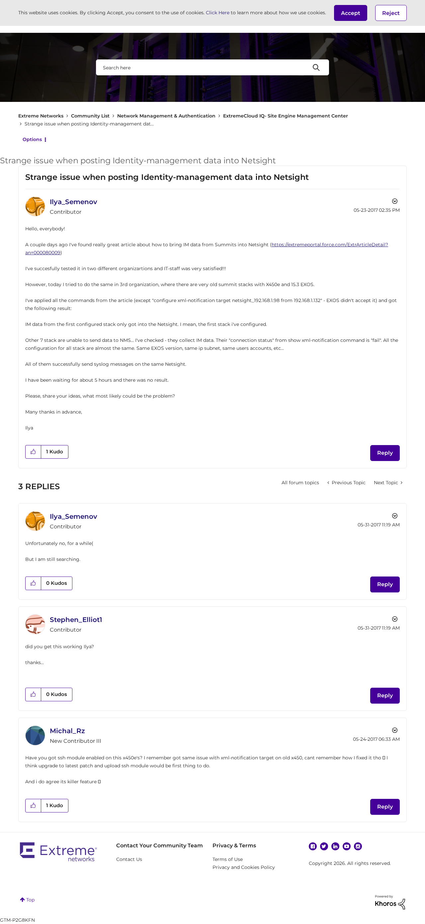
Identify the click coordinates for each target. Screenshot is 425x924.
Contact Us (129, 859)
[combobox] (212, 67)
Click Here (217, 13)
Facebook (313, 846)
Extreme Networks (40, 116)
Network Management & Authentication (166, 116)
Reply (385, 453)
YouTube (347, 846)
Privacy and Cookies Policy (243, 867)
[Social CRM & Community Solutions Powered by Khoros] (390, 902)
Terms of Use (227, 859)
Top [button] (30, 900)
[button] (350, 13)
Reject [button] (391, 13)
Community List (90, 116)
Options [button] (32, 139)
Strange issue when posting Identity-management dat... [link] (89, 124)
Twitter (324, 846)
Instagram (358, 846)
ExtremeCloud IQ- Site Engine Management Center (285, 116)
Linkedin (335, 846)
